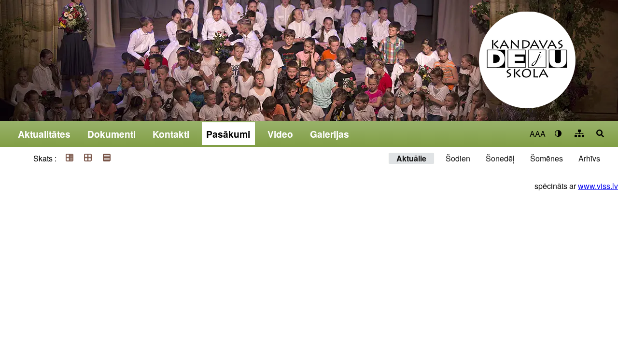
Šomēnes (546, 158)
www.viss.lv (598, 185)
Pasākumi (228, 134)
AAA (538, 133)
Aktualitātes (44, 134)
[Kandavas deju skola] (527, 66)
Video (280, 134)
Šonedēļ (500, 158)
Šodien (458, 158)
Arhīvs (589, 158)
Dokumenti (111, 134)
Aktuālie (411, 158)
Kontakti (171, 134)
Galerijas (329, 134)
